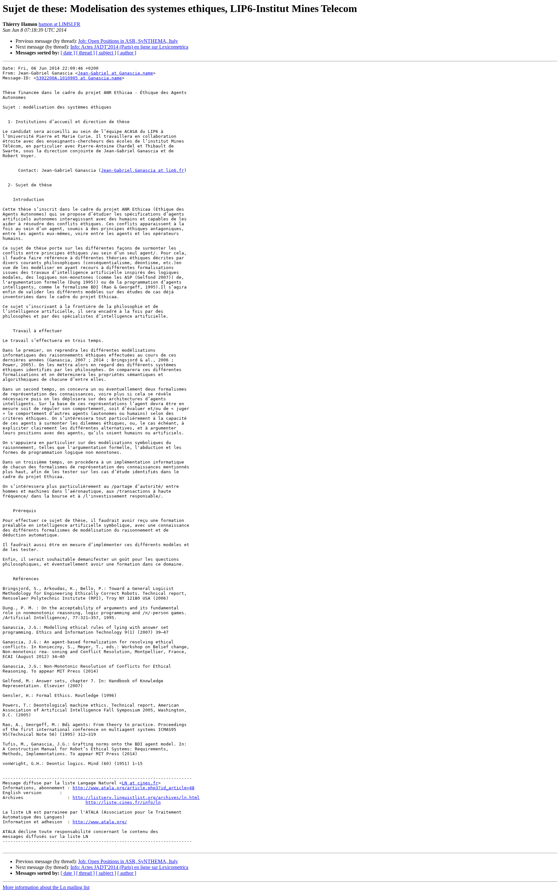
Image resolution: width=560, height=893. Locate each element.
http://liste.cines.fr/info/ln (123, 802)
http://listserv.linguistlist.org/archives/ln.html (136, 797)
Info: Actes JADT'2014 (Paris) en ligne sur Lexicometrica (129, 47)
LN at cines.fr (140, 783)
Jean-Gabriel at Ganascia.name (115, 73)
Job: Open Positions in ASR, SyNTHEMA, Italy (128, 41)
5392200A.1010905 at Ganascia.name (79, 78)
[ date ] (68, 52)
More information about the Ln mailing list (46, 887)
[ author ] (126, 52)
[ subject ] (106, 52)
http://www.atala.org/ (100, 821)
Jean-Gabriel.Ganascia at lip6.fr (142, 170)
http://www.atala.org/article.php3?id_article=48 (133, 787)
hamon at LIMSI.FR (59, 24)
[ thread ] (85, 52)
